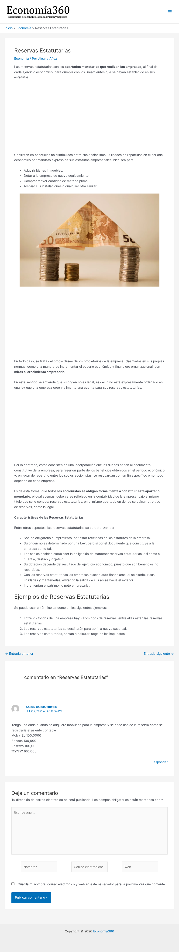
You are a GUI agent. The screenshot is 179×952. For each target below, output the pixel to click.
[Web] (140, 868)
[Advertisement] (89, 117)
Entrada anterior (19, 653)
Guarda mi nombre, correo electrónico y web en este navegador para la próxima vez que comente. (92, 884)
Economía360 (103, 931)
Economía (21, 58)
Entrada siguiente (159, 653)
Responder (159, 762)
